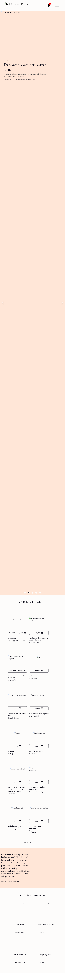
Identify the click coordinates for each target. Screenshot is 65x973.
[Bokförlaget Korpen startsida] (17, 5)
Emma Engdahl (34, 716)
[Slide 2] (28, 592)
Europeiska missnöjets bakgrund (16, 677)
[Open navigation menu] (57, 5)
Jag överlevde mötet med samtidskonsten (38, 639)
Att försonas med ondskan (36, 827)
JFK (30, 676)
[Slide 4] (36, 592)
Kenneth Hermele (13, 718)
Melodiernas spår (14, 826)
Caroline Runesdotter (14, 790)
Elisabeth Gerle (34, 754)
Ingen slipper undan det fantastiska (38, 788)
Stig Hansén (33, 678)
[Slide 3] (32, 592)
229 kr (37, 708)
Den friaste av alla (36, 751)
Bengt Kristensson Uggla (37, 792)
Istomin (10, 65)
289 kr (37, 633)
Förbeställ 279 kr (16, 670)
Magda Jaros (33, 831)
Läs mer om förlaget (10, 881)
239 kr (37, 746)
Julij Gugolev (45, 954)
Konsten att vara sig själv (39, 713)
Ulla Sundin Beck (34, 642)
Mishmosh (12, 638)
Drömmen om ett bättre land (17, 714)
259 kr (37, 782)
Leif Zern (22, 641)
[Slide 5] (40, 592)
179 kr (16, 708)
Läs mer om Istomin (11, 75)
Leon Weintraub (35, 831)
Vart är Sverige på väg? (16, 787)
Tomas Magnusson (14, 792)
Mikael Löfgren (13, 680)
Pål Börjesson (12, 754)
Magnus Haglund (13, 829)
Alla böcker (29, 842)
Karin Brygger (12, 641)
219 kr (16, 746)
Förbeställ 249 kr (16, 633)
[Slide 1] (25, 592)
